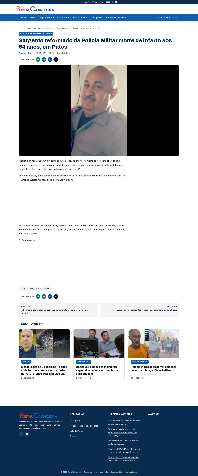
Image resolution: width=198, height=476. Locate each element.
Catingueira (96, 17)
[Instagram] (27, 434)
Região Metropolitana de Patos (54, 17)
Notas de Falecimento (116, 17)
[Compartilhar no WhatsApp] (38, 59)
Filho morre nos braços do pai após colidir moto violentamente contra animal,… (54, 309)
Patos (22, 288)
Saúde (46, 288)
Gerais (33, 17)
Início (23, 17)
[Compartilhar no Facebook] (50, 59)
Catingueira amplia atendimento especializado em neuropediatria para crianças (97, 370)
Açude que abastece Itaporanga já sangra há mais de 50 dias (147, 308)
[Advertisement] (72, 203)
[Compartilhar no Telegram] (44, 59)
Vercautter (130, 472)
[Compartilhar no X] (55, 59)
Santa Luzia (34, 288)
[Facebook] (21, 434)
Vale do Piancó (80, 17)
